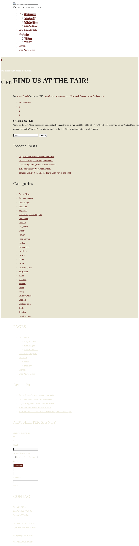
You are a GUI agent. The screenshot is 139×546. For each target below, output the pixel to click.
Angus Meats (48, 96)
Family (22, 235)
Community (24, 218)
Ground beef (24, 247)
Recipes (22, 283)
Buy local (74, 96)
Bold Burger (29, 19)
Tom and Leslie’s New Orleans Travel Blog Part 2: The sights (45, 173)
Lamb (21, 259)
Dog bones (23, 227)
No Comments (25, 102)
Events (83, 96)
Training (22, 312)
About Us (26, 31)
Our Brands (28, 10)
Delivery (28, 39)
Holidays (22, 251)
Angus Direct (30, 15)
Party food (23, 271)
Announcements (62, 96)
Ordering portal (25, 267)
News (26, 35)
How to (22, 255)
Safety (21, 292)
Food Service (24, 239)
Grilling (22, 243)
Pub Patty (23, 279)
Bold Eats (23, 206)
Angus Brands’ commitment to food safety (37, 156)
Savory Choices (31, 23)
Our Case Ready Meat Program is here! (36, 160)
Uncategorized (25, 316)
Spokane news (99, 96)
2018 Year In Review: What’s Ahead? (35, 169)
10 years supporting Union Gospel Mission (37, 165)
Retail (21, 287)
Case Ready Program (34, 26)
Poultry (22, 275)
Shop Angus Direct (32, 47)
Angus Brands (22, 96)
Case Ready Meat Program (30, 214)
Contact (26, 43)
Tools (21, 308)
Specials (22, 300)
